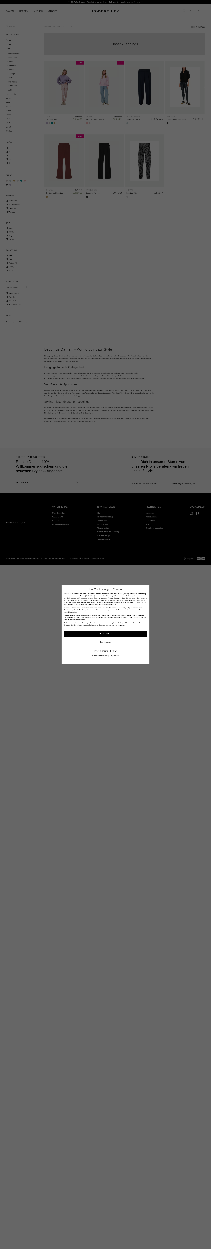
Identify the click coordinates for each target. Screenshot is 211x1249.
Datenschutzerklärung (106, 625)
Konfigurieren (105, 642)
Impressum (122, 625)
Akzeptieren (105, 634)
